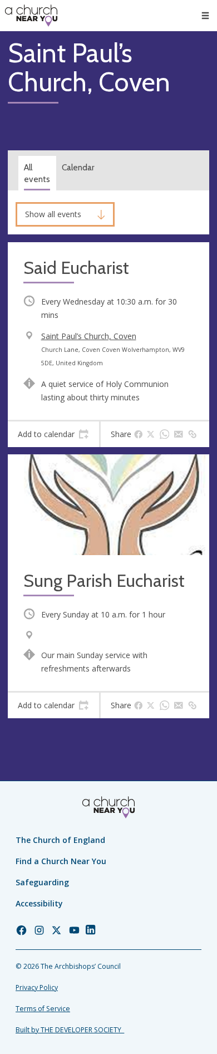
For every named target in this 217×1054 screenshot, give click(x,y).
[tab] (53, 434)
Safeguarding (42, 882)
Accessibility (39, 903)
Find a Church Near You (61, 861)
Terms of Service (43, 1008)
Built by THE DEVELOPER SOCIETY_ (70, 1030)
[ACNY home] (31, 15)
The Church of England (60, 840)
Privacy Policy (37, 987)
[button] (205, 15)
